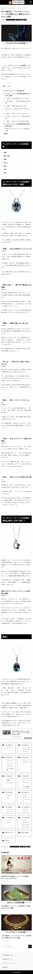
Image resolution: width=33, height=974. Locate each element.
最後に (6, 133)
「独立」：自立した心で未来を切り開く (18, 121)
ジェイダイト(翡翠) (10, 779)
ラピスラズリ (26, 824)
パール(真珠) (26, 786)
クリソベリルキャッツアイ (26, 748)
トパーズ (8, 820)
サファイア (9, 812)
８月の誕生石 (25, 792)
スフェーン (9, 795)
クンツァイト (10, 809)
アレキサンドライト (22, 8)
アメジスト (25, 751)
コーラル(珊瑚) (9, 769)
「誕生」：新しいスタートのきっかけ (17, 113)
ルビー (8, 797)
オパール (24, 809)
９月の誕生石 (9, 807)
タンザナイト (26, 822)
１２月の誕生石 (25, 817)
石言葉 (24, 19)
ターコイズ (25, 827)
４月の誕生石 (25, 757)
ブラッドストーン (10, 760)
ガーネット (9, 747)
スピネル (24, 795)
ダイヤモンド (26, 762)
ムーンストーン (26, 783)
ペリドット (25, 797)
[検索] (30, 946)
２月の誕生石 (25, 745)
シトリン (8, 822)
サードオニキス (26, 800)
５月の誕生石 (9, 776)
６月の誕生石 (11, 8)
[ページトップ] (29, 970)
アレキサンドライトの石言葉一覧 (14, 91)
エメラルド (9, 782)
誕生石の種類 (25, 832)
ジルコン (24, 820)
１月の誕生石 (9, 745)
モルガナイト (26, 760)
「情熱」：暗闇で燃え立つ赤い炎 (16, 106)
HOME (4, 8)
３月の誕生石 (9, 757)
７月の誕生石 (9, 792)
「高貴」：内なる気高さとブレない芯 (17, 98)
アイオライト (10, 764)
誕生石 (7, 48)
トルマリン (25, 812)
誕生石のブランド (8, 834)
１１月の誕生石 (9, 817)
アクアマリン (10, 766)
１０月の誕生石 (25, 807)
